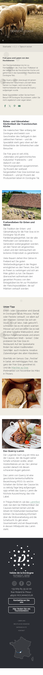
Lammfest (35, 502)
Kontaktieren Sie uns (21, 601)
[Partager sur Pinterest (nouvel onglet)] (14, 106)
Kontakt (21, 630)
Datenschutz (21, 627)
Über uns (21, 620)
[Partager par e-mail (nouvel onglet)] (19, 106)
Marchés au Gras (19, 367)
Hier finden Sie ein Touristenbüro (21, 610)
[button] (21, 205)
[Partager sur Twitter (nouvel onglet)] (10, 106)
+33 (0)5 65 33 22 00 (21, 588)
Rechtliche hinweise (22, 624)
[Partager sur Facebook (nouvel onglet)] (5, 106)
